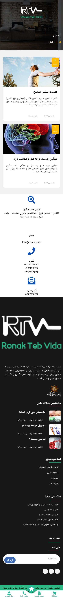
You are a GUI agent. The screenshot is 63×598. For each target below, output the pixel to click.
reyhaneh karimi (36, 420)
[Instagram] (57, 571)
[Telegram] (45, 571)
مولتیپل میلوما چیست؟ (34, 425)
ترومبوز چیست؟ (37, 439)
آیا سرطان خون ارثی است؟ (32, 412)
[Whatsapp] (51, 571)
